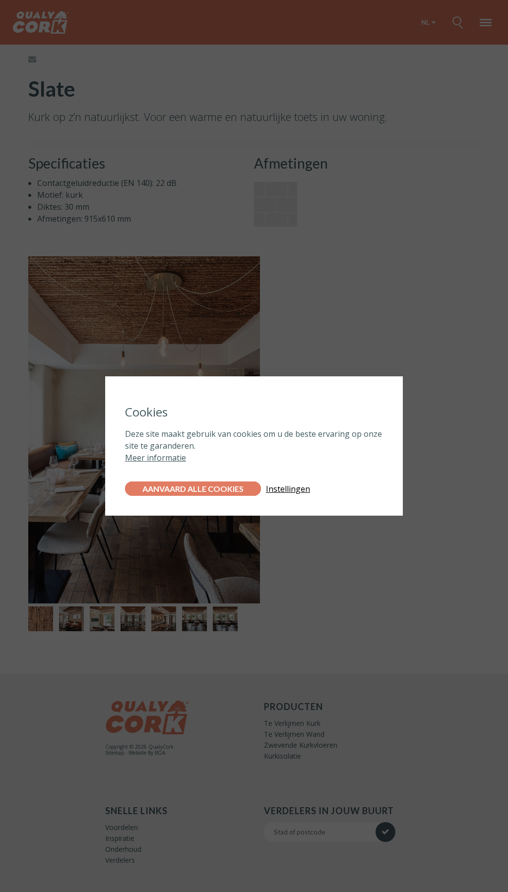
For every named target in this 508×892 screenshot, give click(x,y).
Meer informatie (155, 457)
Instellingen (288, 488)
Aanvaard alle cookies (193, 488)
